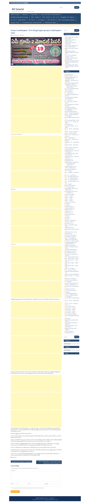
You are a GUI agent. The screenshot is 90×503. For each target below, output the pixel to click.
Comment (13, 470)
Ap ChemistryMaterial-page (70, 111)
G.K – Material (41, 20)
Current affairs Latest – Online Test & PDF (32, 22)
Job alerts (67, 218)
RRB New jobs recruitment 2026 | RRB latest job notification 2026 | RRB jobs (72, 62)
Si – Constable (68, 281)
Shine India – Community (70, 278)
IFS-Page (67, 205)
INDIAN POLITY (68, 211)
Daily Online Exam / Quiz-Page (71, 162)
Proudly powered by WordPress (38, 499)
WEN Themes (55, 499)
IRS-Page (67, 217)
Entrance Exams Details (69, 185)
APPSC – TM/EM (35, 17)
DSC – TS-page (68, 184)
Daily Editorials (68, 159)
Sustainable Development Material (72, 286)
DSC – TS (55, 17)
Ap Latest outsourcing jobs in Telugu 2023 (21, 461)
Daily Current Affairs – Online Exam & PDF (50, 14)
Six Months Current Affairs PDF (71, 283)
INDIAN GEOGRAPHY (69, 208)
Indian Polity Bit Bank (69, 214)
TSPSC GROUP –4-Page (70, 312)
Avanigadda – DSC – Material (67, 17)
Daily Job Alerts (34, 14)
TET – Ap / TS (32, 20)
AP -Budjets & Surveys (69, 107)
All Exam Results (68, 74)
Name (12, 483)
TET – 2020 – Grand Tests (70, 290)
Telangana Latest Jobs (69, 289)
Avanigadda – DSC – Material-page (72, 142)
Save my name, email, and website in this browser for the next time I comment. (28, 488)
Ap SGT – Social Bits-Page (70, 133)
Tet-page (67, 292)
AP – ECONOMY (68, 91)
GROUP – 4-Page (68, 199)
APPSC (66, 136)
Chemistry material (69, 149)
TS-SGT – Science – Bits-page (71, 303)
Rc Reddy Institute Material (70, 249)
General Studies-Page (69, 194)
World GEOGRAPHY (69, 332)
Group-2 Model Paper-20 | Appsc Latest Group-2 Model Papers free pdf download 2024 (49, 462)
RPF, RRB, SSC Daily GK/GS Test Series (19, 17)
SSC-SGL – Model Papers (70, 284)
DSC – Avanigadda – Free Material (72, 172)
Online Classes (68, 233)
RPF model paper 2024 (69, 252)
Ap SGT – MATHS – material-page (71, 128)
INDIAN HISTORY (68, 209)
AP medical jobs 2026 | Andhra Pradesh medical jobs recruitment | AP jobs (72, 66)
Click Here (13, 189)
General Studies (22, 20)
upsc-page (67, 318)
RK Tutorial (18, 9)
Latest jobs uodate (69, 221)
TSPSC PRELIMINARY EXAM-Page (71, 315)
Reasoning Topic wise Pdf (70, 251)
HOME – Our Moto (15, 14)
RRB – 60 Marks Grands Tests (71, 256)
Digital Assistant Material (70, 169)
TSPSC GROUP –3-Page (70, 311)
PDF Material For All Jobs (70, 236)
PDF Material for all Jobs (50, 22)
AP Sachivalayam (68, 124)
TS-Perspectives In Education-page (72, 297)
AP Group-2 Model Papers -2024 (71, 120)
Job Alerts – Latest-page (70, 220)
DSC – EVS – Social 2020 (70, 175)
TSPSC (66, 305)
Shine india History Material (70, 280)
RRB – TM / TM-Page (69, 268)
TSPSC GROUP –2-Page (70, 309)
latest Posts (25, 14)
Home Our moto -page (69, 202)
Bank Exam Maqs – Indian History (71, 144)
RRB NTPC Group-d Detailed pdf (71, 274)
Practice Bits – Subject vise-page (71, 240)
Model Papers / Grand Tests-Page (72, 229)
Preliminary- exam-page (70, 245)
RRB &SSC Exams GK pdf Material (72, 271)
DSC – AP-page (68, 170)
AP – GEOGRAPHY (68, 93)
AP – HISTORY (68, 100)
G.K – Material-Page (69, 187)
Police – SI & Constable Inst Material (66, 20)
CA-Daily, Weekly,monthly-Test (71, 147)
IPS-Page (67, 215)
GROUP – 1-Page (68, 196)
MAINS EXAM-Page (69, 227)
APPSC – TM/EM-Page (69, 137)
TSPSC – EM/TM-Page (69, 306)
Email (29, 483)
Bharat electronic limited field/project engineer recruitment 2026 (71, 52)
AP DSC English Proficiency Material (72, 117)
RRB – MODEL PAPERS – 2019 (71, 258)
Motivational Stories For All (70, 232)
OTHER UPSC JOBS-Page (70, 235)
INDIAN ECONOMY (69, 206)
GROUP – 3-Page (68, 197)
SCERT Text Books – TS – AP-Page (72, 275)
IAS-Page (67, 203)
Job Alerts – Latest (15, 22)
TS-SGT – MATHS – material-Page (72, 300)
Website (46, 483)
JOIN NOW (26, 2)
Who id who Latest (69, 331)
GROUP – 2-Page (68, 200)
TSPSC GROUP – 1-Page (70, 308)
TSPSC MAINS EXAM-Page (70, 314)
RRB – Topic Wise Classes (70, 269)
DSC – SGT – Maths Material (70, 179)
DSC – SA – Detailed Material (71, 178)
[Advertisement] (36, 82)
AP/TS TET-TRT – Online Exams (71, 134)
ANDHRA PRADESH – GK (70, 75)
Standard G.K (69, 192)
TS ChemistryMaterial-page (70, 293)
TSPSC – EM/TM (46, 17)
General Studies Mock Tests (70, 191)
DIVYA (22, 35)
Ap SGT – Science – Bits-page (71, 131)
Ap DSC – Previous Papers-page (71, 113)
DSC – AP (13, 20)
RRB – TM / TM (51, 20)
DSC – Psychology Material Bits (71, 176)
